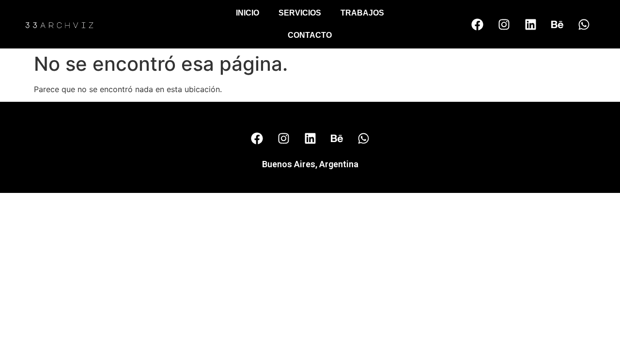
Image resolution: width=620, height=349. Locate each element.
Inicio (247, 13)
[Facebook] (477, 24)
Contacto (310, 35)
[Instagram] (504, 24)
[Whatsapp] (584, 24)
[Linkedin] (530, 24)
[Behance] (557, 24)
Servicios (300, 13)
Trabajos (362, 13)
